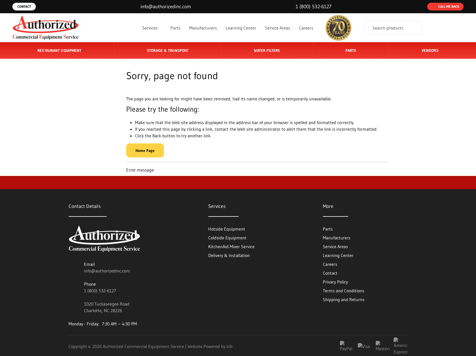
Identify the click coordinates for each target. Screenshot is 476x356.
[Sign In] (437, 28)
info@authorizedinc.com (107, 271)
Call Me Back (448, 6)
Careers (306, 28)
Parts (175, 28)
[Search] (414, 28)
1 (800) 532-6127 (100, 290)
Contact (24, 6)
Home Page (145, 150)
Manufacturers (203, 28)
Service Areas (277, 28)
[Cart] (458, 28)
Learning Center (241, 28)
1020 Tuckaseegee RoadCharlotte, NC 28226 (106, 307)
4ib (229, 346)
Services (150, 28)
